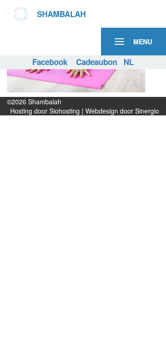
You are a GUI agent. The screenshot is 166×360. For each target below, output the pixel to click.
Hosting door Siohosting (46, 110)
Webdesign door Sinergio (122, 110)
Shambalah (44, 101)
